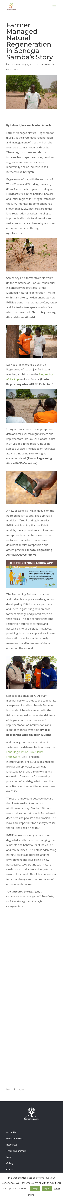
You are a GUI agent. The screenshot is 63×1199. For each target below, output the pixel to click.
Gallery (9, 1163)
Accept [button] (35, 1188)
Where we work (14, 1138)
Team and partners (16, 1150)
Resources (11, 1144)
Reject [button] (47, 1188)
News (9, 1157)
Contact (10, 1169)
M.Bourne (14, 64)
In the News (43, 64)
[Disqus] (31, 962)
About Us (11, 1132)
